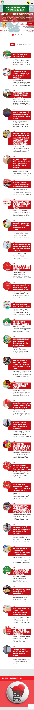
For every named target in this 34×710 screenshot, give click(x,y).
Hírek (12, 44)
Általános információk (24, 44)
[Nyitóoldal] (4, 10)
